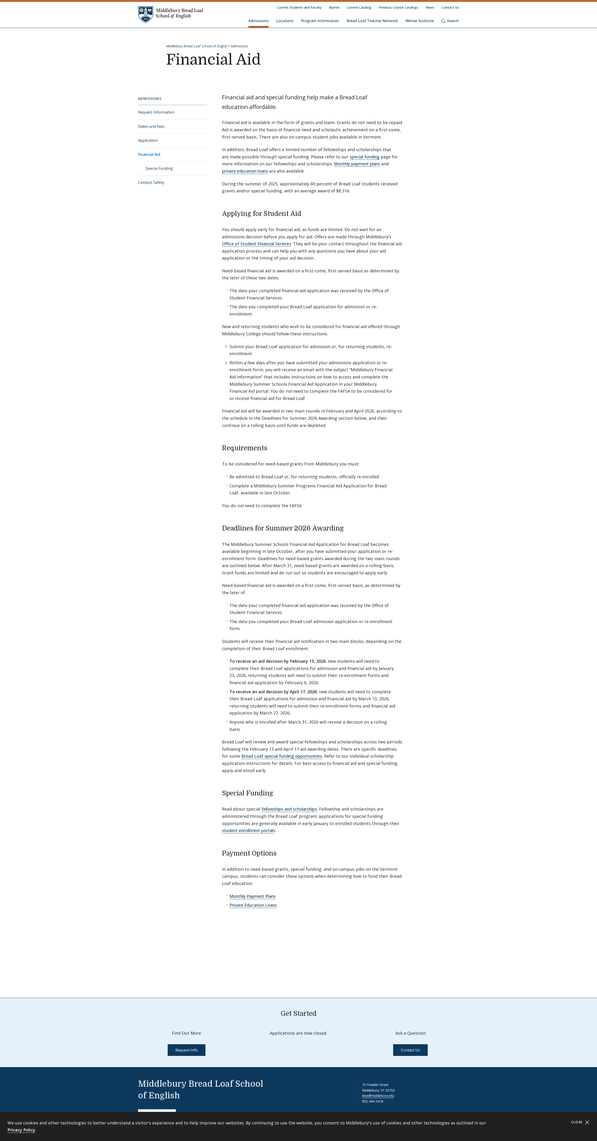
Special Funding (159, 168)
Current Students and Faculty (299, 7)
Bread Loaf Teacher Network (372, 20)
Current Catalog (359, 7)
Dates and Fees (151, 126)
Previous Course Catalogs (398, 7)
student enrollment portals (248, 830)
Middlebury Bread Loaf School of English (196, 46)
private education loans (245, 171)
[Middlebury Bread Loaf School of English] (170, 14)
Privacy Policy (21, 1130)
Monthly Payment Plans (252, 896)
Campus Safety (151, 182)
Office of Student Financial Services (256, 243)
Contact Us (450, 7)
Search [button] (453, 20)
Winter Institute (420, 20)
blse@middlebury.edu (378, 1095)
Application (148, 140)
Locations (285, 20)
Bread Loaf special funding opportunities (281, 756)
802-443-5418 (372, 1101)
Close (577, 1122)
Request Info (186, 1050)
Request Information (156, 112)
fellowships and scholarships (289, 809)
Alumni (334, 7)
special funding (364, 157)
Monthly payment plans (357, 163)
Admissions (258, 20)
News (430, 7)
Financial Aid (149, 154)
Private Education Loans (253, 905)
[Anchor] (305, 213)
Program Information (320, 20)
